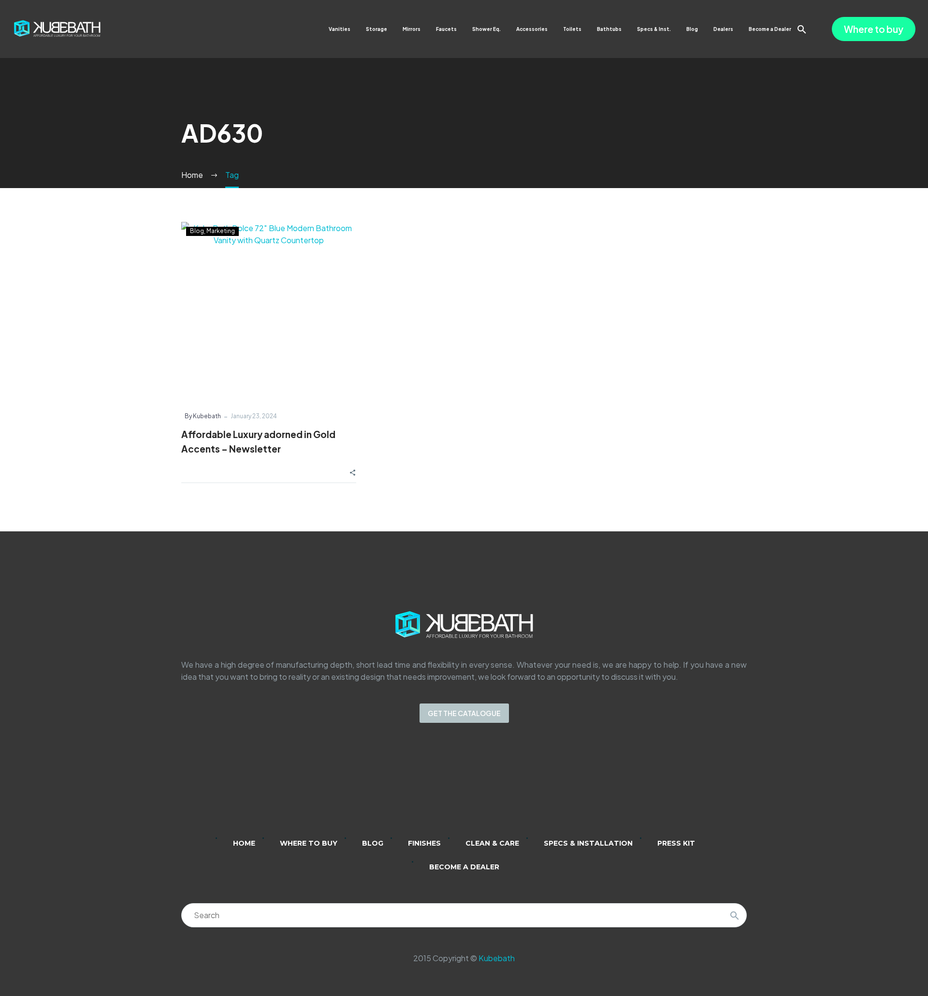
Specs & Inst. (654, 29)
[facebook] (476, 786)
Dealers (723, 29)
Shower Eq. (486, 29)
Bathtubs (609, 29)
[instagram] (451, 786)
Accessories (532, 29)
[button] (802, 29)
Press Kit (676, 843)
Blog (692, 29)
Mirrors (411, 29)
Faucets (446, 29)
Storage (376, 29)
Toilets (572, 29)
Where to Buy (308, 843)
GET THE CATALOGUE (464, 713)
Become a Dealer (770, 29)
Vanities (339, 29)
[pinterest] (501, 786)
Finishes (424, 843)
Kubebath (496, 958)
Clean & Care (492, 843)
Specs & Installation (588, 843)
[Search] (735, 915)
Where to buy (873, 29)
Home (244, 843)
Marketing (220, 230)
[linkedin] (426, 786)
